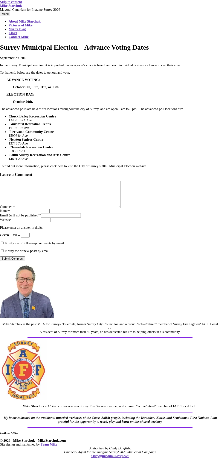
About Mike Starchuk (25, 21)
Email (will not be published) (20, 215)
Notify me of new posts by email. (27, 251)
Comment (7, 206)
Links (13, 33)
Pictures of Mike (20, 25)
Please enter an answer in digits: (21, 227)
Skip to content (11, 2)
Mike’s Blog (17, 29)
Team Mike (49, 444)
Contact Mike (19, 37)
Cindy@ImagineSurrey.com (110, 456)
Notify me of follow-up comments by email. (35, 243)
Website (5, 220)
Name (5, 211)
